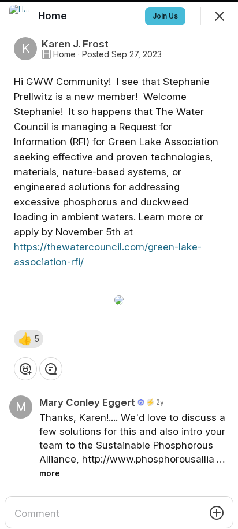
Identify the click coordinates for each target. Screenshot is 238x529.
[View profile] (20, 16)
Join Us (165, 16)
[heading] (53, 16)
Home (64, 54)
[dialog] (119, 264)
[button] (28, 339)
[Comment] (50, 368)
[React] (25, 369)
